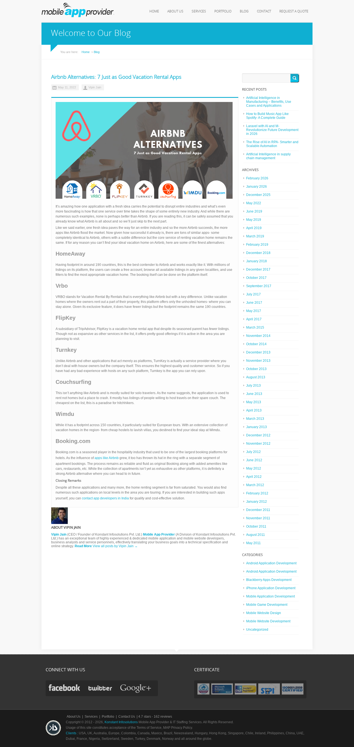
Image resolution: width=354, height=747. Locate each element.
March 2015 (255, 327)
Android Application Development (271, 563)
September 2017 (258, 286)
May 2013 (253, 402)
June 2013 (254, 394)
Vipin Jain (94, 87)
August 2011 (255, 535)
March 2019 (255, 236)
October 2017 (256, 278)
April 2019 (254, 228)
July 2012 (253, 452)
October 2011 (256, 526)
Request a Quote (293, 11)
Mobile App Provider (159, 534)
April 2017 (254, 319)
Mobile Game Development (266, 605)
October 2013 (256, 369)
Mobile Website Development (268, 621)
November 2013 (258, 361)
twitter (100, 688)
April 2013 (254, 410)
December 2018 (258, 253)
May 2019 (253, 220)
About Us (175, 11)
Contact (264, 11)
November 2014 (258, 336)
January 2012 (256, 502)
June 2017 (254, 303)
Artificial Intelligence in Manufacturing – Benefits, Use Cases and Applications (268, 102)
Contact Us (126, 717)
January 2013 (256, 427)
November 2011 (258, 518)
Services (199, 11)
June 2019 (254, 211)
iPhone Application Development (270, 588)
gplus (136, 688)
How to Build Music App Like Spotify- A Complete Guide (267, 116)
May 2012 (253, 468)
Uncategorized (257, 629)
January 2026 (256, 186)
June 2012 (254, 460)
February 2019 (257, 245)
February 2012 (257, 493)
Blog (244, 11)
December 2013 (258, 352)
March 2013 (255, 419)
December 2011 (258, 510)
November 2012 (258, 443)
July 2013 (253, 385)
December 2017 (258, 269)
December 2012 (258, 435)
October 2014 (256, 344)
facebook (64, 687)
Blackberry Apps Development (268, 580)
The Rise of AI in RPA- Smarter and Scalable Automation (272, 144)
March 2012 (255, 485)
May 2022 (253, 203)
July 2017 (253, 294)
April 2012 (254, 477)
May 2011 (253, 543)
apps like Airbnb (107, 458)
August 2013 (255, 377)
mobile (77, 10)
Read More (83, 546)
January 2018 (256, 261)
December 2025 (258, 195)
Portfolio (222, 11)
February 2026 (257, 178)
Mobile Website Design (263, 613)
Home (154, 11)
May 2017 (253, 311)
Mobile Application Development (270, 596)
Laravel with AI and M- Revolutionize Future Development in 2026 (272, 130)
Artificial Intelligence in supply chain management (268, 156)
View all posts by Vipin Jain (115, 546)
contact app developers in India (105, 498)
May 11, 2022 (67, 87)
